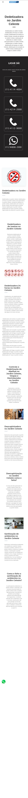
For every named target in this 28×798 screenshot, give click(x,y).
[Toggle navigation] (3, 2)
